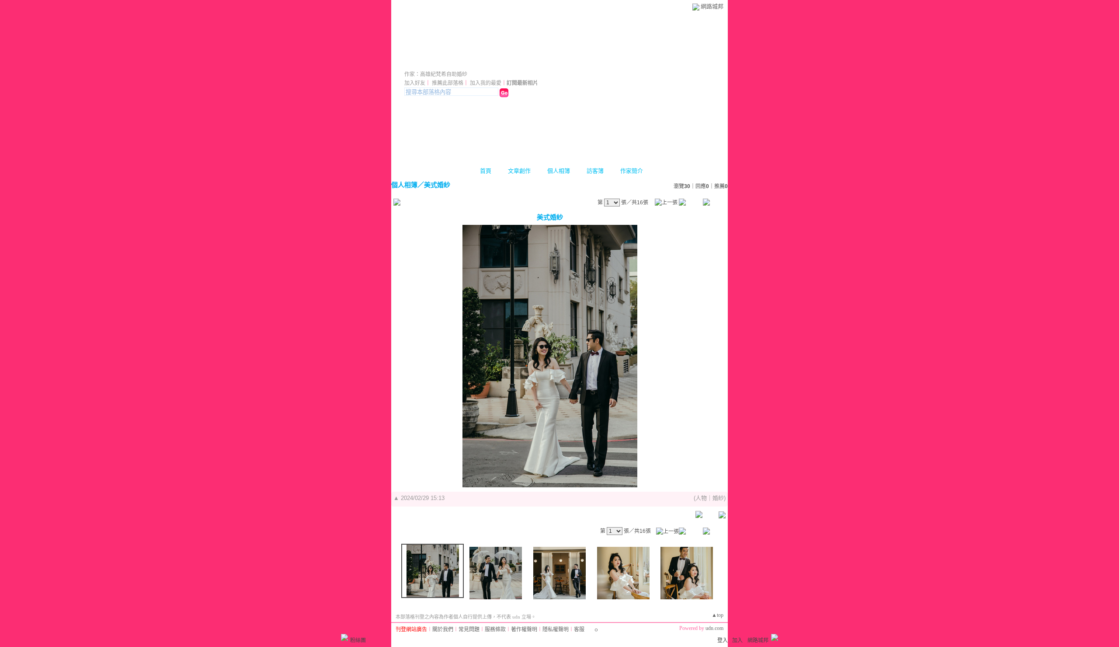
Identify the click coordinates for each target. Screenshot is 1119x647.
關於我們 (442, 629)
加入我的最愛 (485, 83)
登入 (722, 640)
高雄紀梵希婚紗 (447, 62)
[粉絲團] (344, 637)
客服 (579, 629)
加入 (737, 640)
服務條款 (495, 629)
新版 (520, 62)
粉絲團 (358, 640)
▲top (717, 615)
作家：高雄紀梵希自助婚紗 (435, 74)
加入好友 (414, 83)
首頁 (485, 171)
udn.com (714, 628)
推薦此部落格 (447, 83)
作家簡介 (631, 171)
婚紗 (718, 498)
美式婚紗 (437, 185)
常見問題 (469, 629)
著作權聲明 (524, 629)
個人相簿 (558, 171)
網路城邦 (712, 6)
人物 (701, 498)
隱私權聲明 (555, 629)
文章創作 (519, 171)
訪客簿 (595, 171)
